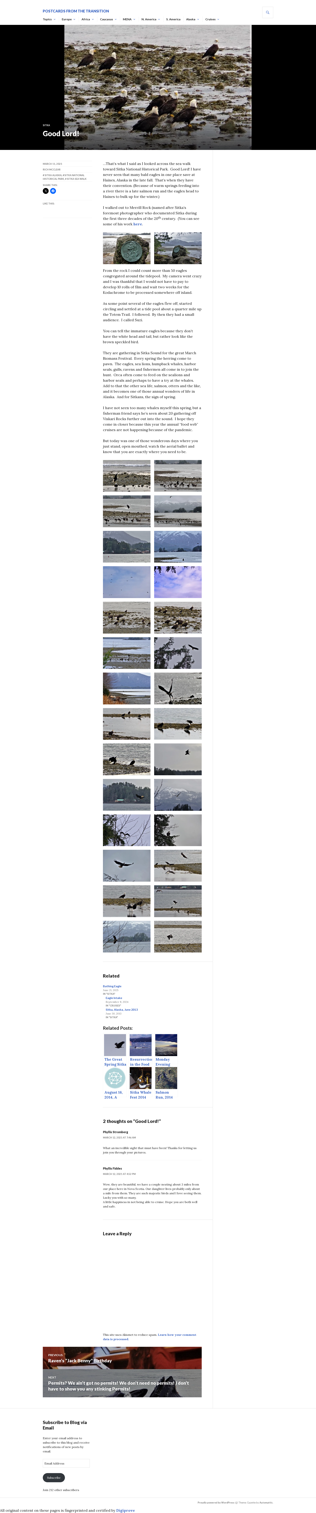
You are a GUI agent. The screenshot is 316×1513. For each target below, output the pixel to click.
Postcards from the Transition (76, 11)
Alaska (190, 19)
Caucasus (106, 19)
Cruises (210, 19)
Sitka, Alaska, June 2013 (122, 1009)
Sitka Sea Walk (76, 178)
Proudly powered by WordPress (216, 1502)
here (137, 224)
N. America (149, 19)
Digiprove (125, 1510)
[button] (127, 248)
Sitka (46, 125)
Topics (47, 19)
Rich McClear (52, 169)
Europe (67, 19)
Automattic (266, 1502)
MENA (127, 19)
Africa (86, 19)
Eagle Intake (114, 998)
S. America (173, 19)
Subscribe (54, 1477)
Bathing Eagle (112, 986)
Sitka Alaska (53, 175)
